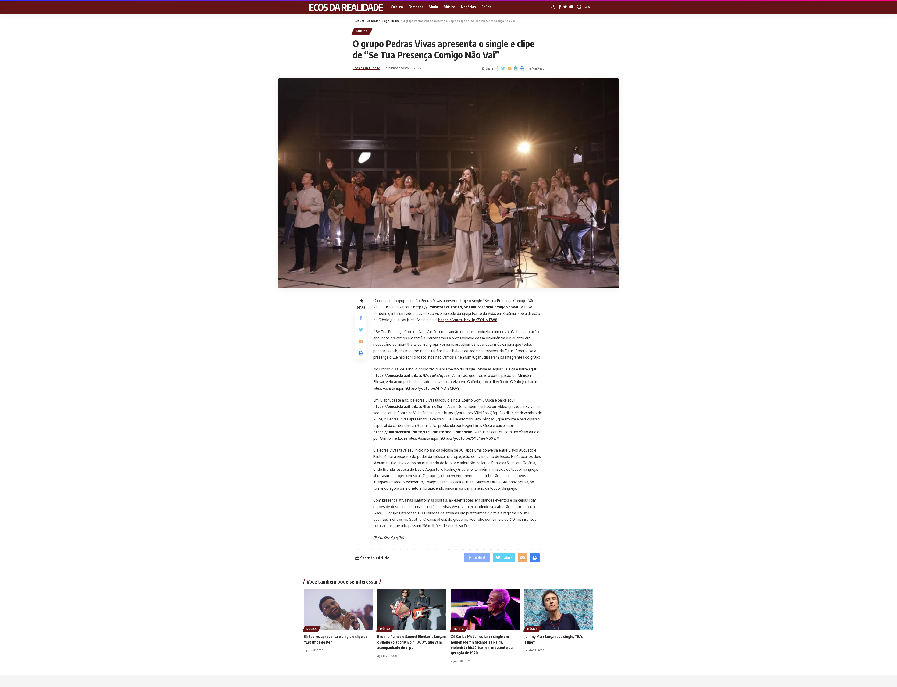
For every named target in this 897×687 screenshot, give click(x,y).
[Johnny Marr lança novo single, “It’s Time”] (558, 609)
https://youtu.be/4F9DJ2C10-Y (432, 388)
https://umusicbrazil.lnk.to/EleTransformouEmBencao (422, 432)
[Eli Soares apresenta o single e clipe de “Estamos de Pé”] (338, 609)
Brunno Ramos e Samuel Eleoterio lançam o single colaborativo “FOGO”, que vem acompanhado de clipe (411, 642)
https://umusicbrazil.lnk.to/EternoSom (409, 406)
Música (361, 31)
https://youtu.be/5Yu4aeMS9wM (470, 438)
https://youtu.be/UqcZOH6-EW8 (467, 319)
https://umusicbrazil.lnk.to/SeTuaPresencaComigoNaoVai (465, 307)
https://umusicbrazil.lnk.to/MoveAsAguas (411, 375)
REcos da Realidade (343, 7)
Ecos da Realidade (366, 68)
